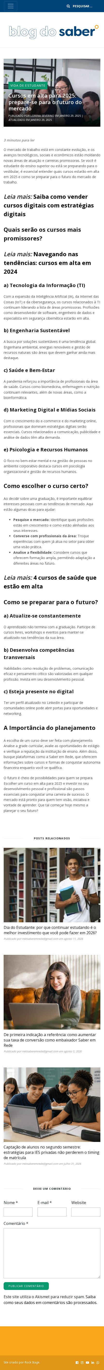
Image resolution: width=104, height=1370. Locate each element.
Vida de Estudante (27, 85)
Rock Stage (32, 1362)
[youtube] (87, 1362)
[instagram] (82, 1362)
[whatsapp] (97, 1362)
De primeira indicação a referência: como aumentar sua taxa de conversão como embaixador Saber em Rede (50, 1040)
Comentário (16, 1223)
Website (78, 1202)
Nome (11, 1202)
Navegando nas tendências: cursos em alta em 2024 (47, 262)
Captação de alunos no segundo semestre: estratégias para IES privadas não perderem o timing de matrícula (51, 1152)
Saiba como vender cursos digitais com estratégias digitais (49, 205)
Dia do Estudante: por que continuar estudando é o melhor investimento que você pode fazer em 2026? (50, 930)
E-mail (44, 1202)
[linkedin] (92, 1362)
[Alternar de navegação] (10, 6)
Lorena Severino (42, 115)
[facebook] (77, 1362)
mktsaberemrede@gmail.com (40, 939)
